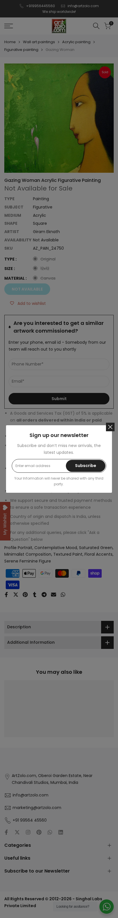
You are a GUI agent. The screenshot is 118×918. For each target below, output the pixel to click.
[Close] (110, 427)
